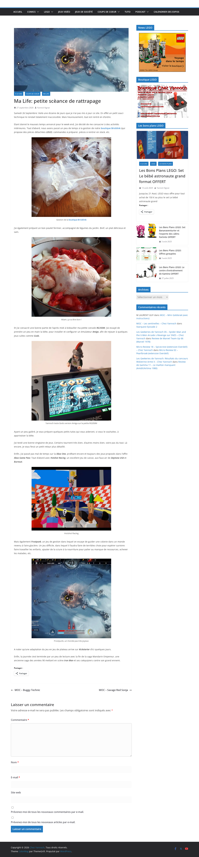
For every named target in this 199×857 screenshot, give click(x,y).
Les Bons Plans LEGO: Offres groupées (170, 252)
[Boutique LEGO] (162, 101)
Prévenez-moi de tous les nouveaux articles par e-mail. (43, 822)
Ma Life (46, 94)
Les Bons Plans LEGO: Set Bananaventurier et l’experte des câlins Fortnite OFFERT (172, 232)
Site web (16, 792)
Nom (15, 762)
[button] (37, 12)
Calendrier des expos (166, 11)
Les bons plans (165, 164)
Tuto (127, 11)
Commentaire (20, 720)
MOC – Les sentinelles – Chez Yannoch (156, 323)
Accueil (17, 11)
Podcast (140, 11)
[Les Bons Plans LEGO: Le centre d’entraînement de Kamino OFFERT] (146, 273)
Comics (31, 11)
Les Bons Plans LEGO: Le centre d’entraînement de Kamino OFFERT (171, 270)
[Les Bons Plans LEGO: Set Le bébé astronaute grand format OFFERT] (162, 145)
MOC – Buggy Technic (27, 690)
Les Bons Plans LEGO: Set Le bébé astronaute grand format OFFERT (162, 176)
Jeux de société (84, 11)
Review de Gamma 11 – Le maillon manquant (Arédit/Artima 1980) (161, 365)
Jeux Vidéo (64, 11)
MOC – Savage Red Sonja (113, 690)
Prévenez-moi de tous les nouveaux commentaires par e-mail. (47, 812)
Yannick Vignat (43, 107)
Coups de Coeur (107, 11)
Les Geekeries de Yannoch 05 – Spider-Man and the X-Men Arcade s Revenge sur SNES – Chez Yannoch (161, 335)
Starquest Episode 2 (146, 326)
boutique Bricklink (110, 128)
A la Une (18, 94)
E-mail (15, 777)
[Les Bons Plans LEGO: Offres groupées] (146, 254)
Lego (47, 11)
